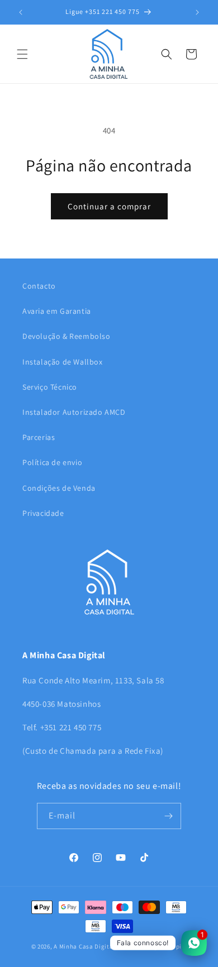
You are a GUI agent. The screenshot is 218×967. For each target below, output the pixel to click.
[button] (22, 54)
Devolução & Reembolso (66, 336)
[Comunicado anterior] (20, 12)
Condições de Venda (59, 488)
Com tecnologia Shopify (152, 946)
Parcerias (38, 437)
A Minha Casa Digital (84, 946)
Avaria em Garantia (56, 311)
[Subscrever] (168, 816)
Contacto (39, 286)
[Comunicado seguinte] (197, 12)
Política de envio (52, 462)
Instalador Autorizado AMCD (74, 412)
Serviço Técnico (49, 387)
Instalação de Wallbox (62, 362)
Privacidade (43, 513)
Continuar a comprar (109, 206)
